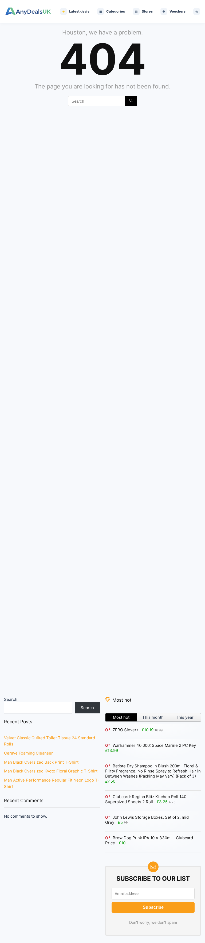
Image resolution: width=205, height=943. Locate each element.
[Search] (131, 101)
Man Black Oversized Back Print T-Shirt (41, 762)
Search (10, 699)
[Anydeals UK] (28, 12)
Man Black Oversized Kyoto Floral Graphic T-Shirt (50, 771)
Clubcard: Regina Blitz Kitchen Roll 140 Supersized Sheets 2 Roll (145, 799)
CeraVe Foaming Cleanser (28, 753)
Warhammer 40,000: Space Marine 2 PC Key (154, 745)
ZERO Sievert (125, 729)
